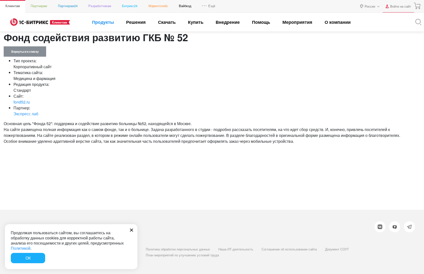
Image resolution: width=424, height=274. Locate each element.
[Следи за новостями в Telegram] (409, 226)
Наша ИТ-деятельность (235, 249)
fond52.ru (21, 102)
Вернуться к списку (25, 51)
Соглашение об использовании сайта (289, 249)
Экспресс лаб (25, 114)
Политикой (20, 248)
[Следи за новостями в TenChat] (394, 226)
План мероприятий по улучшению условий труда (182, 255)
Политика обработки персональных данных (178, 249)
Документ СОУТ (337, 249)
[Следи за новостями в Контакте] (379, 226)
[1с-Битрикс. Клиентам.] (29, 22)
